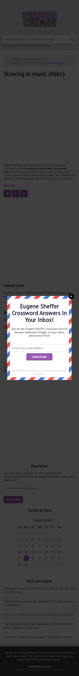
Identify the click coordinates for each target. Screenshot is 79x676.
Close (71, 296)
